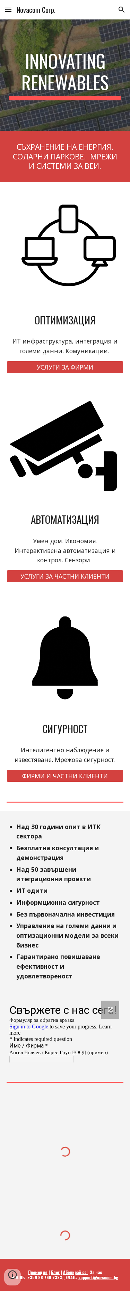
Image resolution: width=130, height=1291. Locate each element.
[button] (8, 9)
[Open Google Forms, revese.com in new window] (110, 1010)
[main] (65, 75)
